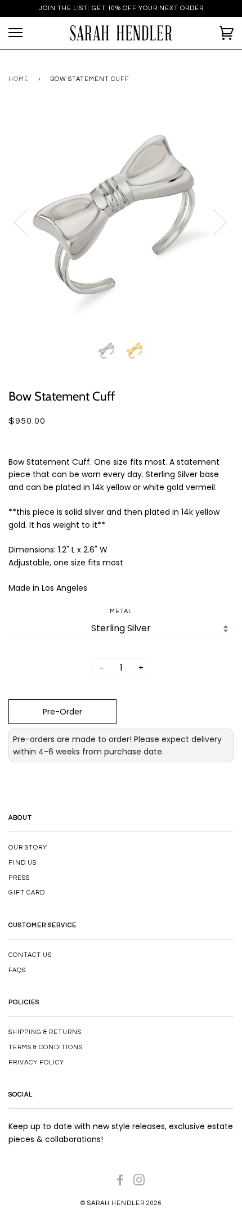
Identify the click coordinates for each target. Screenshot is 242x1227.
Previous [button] (27, 221)
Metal (121, 611)
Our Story (27, 847)
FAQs (17, 970)
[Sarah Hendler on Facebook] (120, 1182)
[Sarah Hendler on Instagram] (139, 1182)
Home (18, 79)
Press (19, 878)
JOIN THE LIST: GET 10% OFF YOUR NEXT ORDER (121, 8)
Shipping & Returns (45, 1032)
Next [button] (213, 221)
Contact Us (30, 955)
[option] (121, 221)
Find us (22, 863)
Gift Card (26, 892)
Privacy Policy (36, 1062)
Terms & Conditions (45, 1047)
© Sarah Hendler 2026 (121, 1203)
